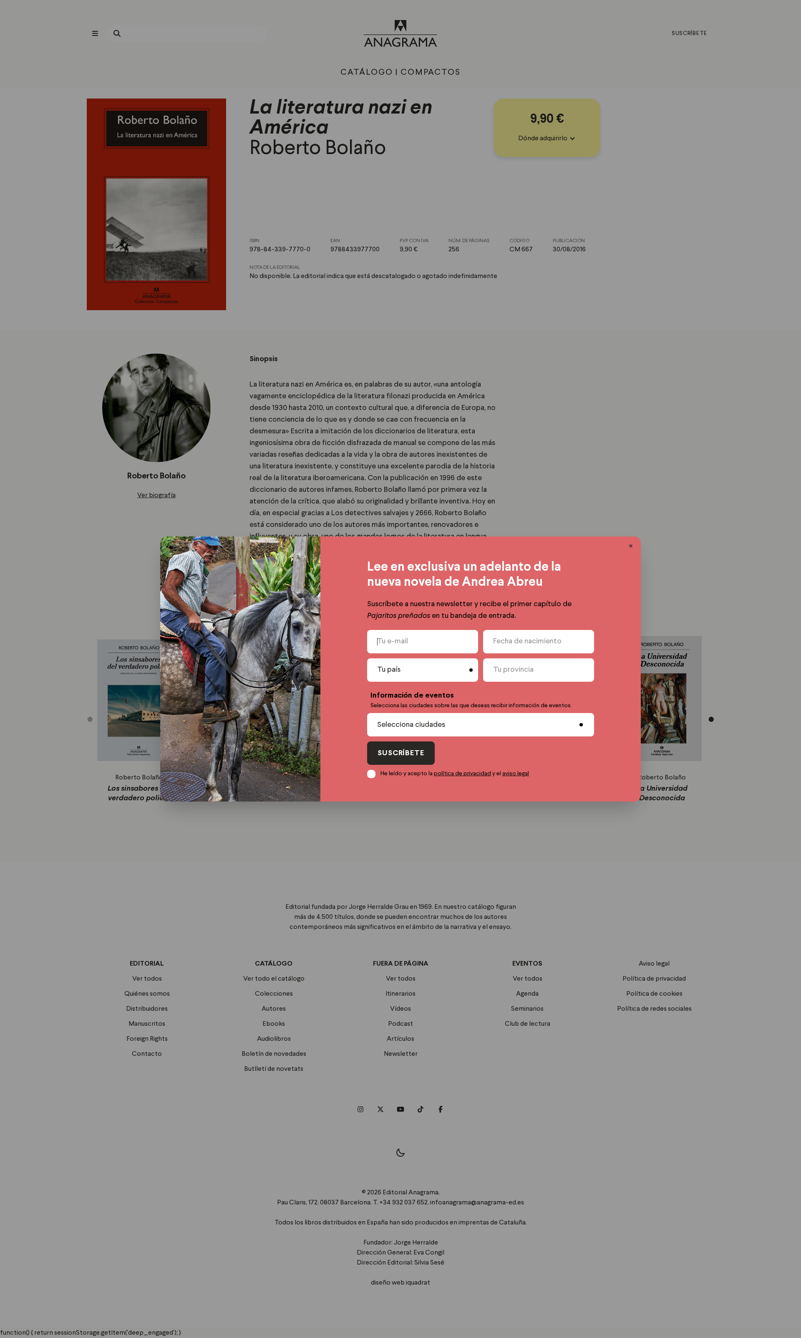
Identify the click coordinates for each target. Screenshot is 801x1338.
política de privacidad (462, 773)
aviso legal (515, 773)
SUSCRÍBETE (401, 753)
